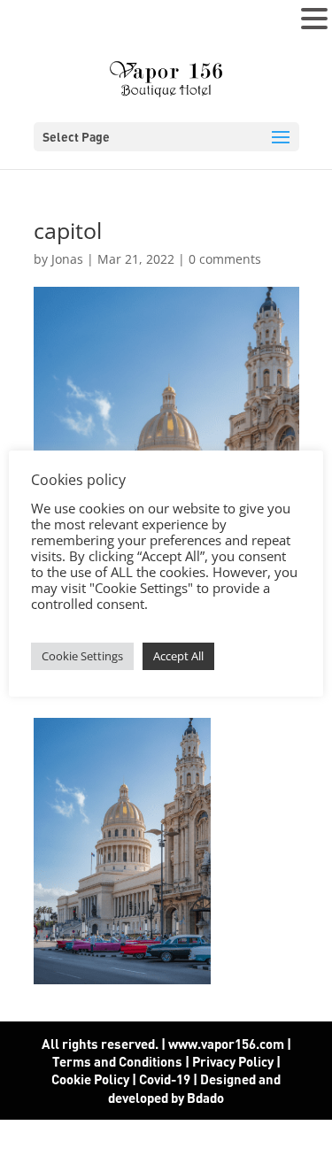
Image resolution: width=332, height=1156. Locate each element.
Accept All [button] (178, 656)
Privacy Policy (233, 1061)
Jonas (67, 258)
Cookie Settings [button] (82, 656)
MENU (40, 23)
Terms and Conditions (117, 1061)
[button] (314, 19)
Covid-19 (166, 1079)
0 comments (225, 258)
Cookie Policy (90, 1079)
